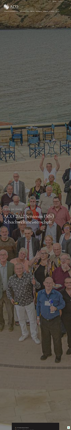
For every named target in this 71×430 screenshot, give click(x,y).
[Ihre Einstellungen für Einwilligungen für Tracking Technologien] (68, 427)
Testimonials (39, 11)
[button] (11, 11)
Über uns (32, 11)
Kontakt (58, 11)
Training (52, 11)
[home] (11, 6)
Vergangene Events (24, 11)
